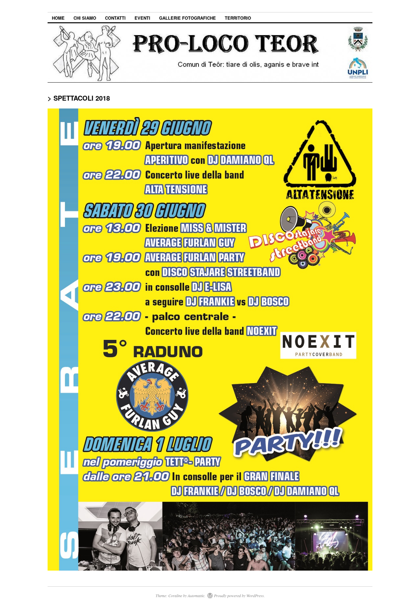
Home (58, 18)
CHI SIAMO (85, 18)
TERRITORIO (238, 18)
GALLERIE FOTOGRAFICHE (187, 18)
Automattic (196, 595)
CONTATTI (115, 18)
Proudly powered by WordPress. (239, 595)
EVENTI (142, 18)
